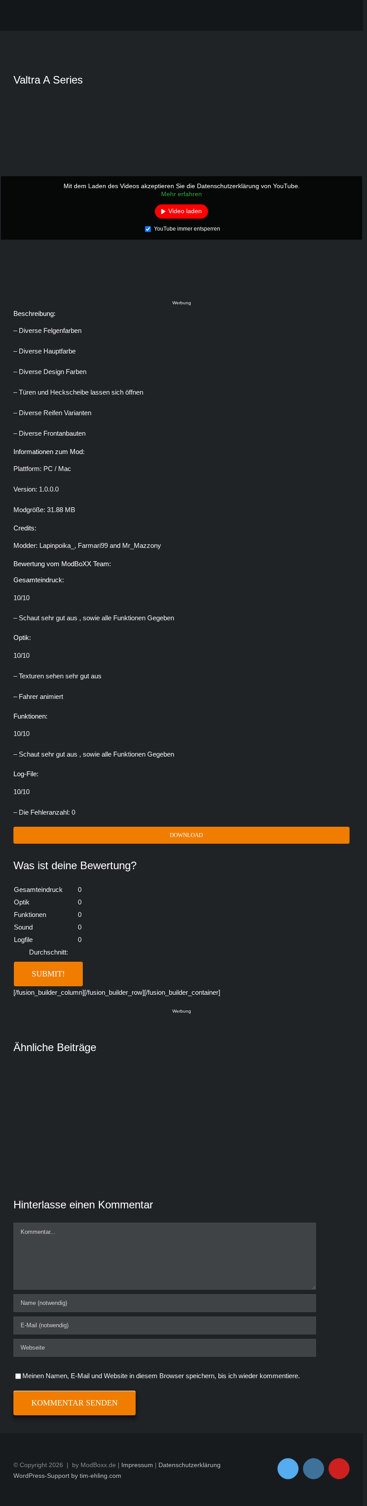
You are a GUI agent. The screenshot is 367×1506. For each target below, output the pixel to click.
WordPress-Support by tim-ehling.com (67, 1475)
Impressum (137, 1464)
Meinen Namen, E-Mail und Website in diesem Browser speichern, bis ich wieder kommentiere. (161, 1376)
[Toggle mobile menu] (342, 17)
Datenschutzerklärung (189, 1464)
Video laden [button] (185, 211)
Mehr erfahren (181, 194)
